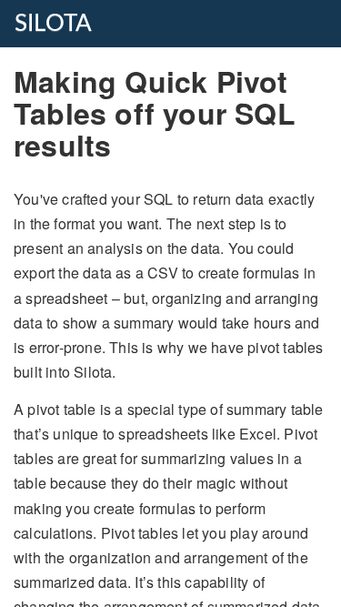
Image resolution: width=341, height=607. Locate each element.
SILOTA (53, 23)
